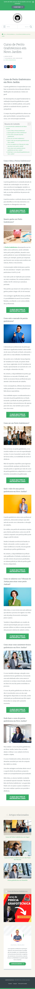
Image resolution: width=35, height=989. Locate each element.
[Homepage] (17, 18)
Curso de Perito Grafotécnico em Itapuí (17, 837)
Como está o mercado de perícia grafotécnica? (15, 135)
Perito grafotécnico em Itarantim (18, 880)
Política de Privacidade (22, 983)
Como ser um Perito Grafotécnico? (16, 138)
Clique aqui (17, 7)
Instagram (15, 983)
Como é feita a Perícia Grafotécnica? (16, 130)
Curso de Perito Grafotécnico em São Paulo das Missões (17, 858)
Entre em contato (16, 964)
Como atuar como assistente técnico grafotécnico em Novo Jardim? (16, 149)
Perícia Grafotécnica (10, 60)
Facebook (10, 983)
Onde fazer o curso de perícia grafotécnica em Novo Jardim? (19, 153)
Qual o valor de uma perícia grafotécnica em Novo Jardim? (18, 141)
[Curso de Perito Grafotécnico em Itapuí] (17, 832)
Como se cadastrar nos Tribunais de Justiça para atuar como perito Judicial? (18, 145)
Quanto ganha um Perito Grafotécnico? (17, 132)
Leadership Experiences (9, 979)
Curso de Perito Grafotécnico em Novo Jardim (16, 127)
